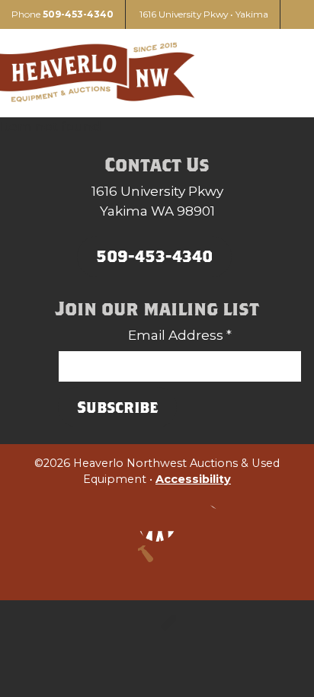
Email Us (203, 523)
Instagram (111, 523)
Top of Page (157, 564)
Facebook (157, 523)
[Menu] (283, 73)
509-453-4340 (78, 14)
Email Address (180, 335)
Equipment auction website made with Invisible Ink (157, 634)
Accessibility (193, 479)
